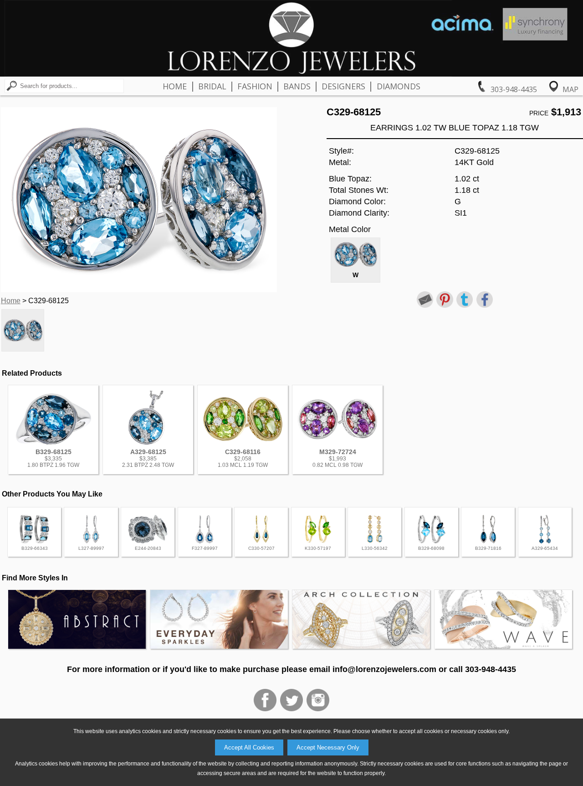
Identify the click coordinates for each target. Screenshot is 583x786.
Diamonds (398, 86)
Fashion (254, 86)
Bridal (212, 86)
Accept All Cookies (249, 747)
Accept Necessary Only (328, 747)
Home (175, 86)
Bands (297, 86)
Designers (343, 86)
